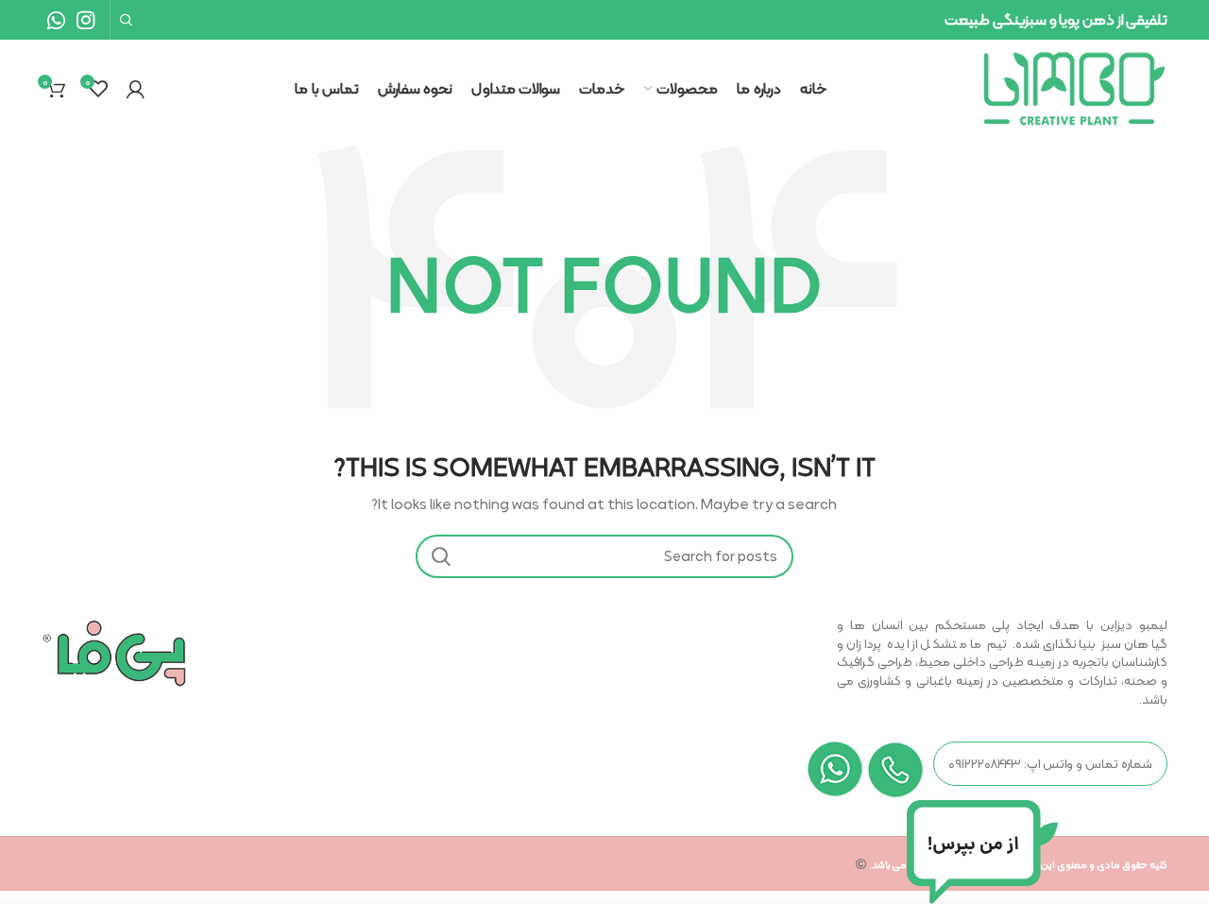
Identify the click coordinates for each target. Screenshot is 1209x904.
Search (441, 556)
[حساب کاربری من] (135, 89)
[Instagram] (85, 20)
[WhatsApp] (56, 20)
